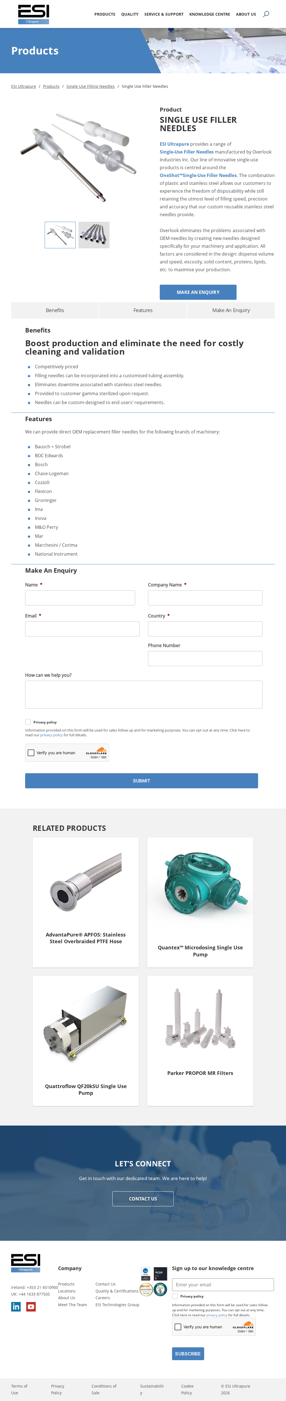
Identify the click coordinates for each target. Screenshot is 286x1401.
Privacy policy (45, 722)
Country (159, 616)
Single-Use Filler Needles (187, 152)
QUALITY (130, 14)
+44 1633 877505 (34, 1294)
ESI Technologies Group (117, 1304)
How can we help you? (48, 675)
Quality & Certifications (117, 1291)
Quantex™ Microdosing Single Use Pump (200, 950)
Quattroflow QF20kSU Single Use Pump (86, 1089)
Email (33, 616)
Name (33, 585)
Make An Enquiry (198, 292)
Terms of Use (19, 1389)
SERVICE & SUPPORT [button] (163, 14)
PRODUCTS (104, 14)
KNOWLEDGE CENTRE (209, 14)
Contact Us (106, 1284)
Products (66, 1284)
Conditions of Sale (104, 1389)
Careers (103, 1298)
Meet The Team (72, 1304)
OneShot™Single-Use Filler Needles (198, 175)
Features (143, 310)
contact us (143, 1199)
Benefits (55, 310)
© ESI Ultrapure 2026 (235, 1389)
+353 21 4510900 (42, 1287)
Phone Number (164, 645)
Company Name (167, 585)
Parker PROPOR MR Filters (200, 1073)
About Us (66, 1298)
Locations (67, 1291)
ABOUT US (246, 14)
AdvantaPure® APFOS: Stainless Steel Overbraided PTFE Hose (86, 938)
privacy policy (51, 735)
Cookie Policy (187, 1389)
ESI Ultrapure (174, 144)
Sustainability (152, 1389)
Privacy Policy (57, 1389)
